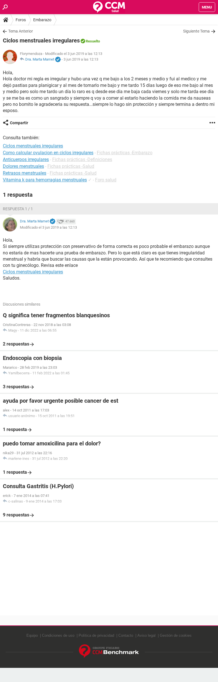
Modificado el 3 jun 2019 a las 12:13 (48, 227)
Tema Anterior (20, 31)
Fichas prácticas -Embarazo (124, 152)
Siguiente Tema (196, 31)
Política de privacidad (96, 635)
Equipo (32, 635)
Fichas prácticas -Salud (70, 166)
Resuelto (93, 41)
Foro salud (105, 180)
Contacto (125, 635)
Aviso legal (146, 635)
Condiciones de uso (58, 635)
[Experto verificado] (58, 60)
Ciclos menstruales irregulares (33, 271)
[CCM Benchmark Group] (109, 651)
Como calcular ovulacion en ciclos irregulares (48, 152)
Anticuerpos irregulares (26, 159)
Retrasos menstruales (24, 173)
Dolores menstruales (23, 166)
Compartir (19, 123)
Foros (21, 20)
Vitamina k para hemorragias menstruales (45, 180)
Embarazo (42, 20)
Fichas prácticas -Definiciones (82, 159)
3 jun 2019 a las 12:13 (81, 59)
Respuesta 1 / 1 (18, 209)
